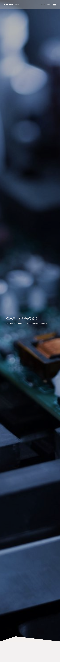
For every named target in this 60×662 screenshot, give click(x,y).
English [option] (48, 4)
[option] (48, 4)
